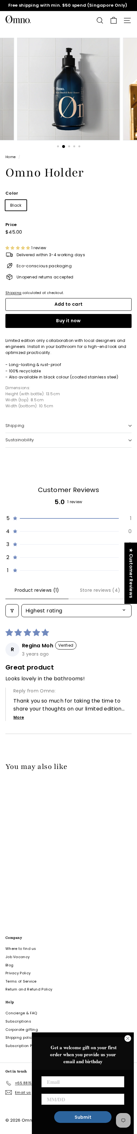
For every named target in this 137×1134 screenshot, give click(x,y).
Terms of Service (21, 981)
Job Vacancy (17, 956)
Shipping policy (19, 1037)
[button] (18, 247)
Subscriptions (18, 1021)
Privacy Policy (18, 973)
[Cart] (113, 20)
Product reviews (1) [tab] (37, 590)
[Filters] (12, 610)
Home (10, 157)
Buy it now (68, 320)
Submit (83, 1117)
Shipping (13, 292)
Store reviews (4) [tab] (100, 590)
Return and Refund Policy (28, 989)
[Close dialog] (127, 1038)
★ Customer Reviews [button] (131, 573)
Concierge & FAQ (21, 1013)
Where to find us (20, 948)
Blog (9, 965)
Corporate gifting (21, 1029)
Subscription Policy (23, 1045)
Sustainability (19, 440)
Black (16, 205)
